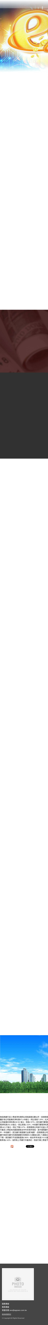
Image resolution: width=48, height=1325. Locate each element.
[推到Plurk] (12, 1146)
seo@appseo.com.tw (18, 1310)
